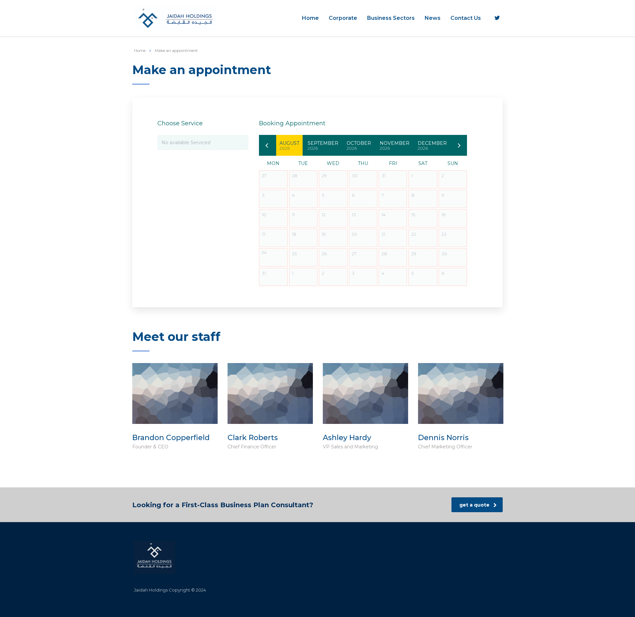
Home (310, 18)
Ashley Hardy (347, 437)
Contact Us (465, 18)
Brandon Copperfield (171, 437)
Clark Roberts (253, 437)
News (433, 18)
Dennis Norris (443, 437)
